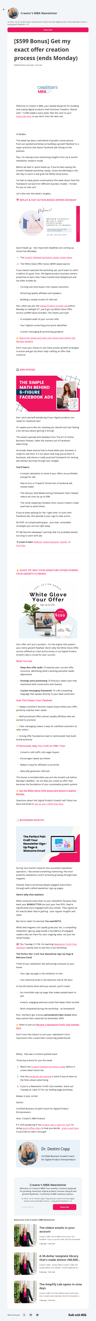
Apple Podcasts (51, 542)
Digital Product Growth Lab (54, 305)
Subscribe (48, 30)
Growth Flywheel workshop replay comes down (48, 257)
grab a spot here (70, 1128)
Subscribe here (23, 116)
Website (38, 542)
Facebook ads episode (40, 1076)
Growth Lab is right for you (55, 1124)
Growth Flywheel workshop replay (48, 1066)
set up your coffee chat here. (49, 804)
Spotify (63, 542)
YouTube (20, 545)
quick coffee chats (31, 1128)
